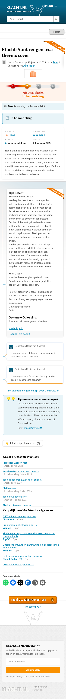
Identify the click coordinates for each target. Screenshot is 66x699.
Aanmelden (33, 669)
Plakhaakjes (9, 488)
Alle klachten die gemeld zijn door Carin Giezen (33, 390)
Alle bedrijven (40, 686)
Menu (51, 6)
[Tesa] (33, 73)
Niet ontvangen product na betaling (22, 556)
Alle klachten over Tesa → (17, 505)
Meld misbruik (16, 328)
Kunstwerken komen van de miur (21, 471)
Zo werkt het (33, 607)
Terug (56, 31)
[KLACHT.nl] (26, 9)
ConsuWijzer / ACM (32, 428)
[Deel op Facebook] (13, 583)
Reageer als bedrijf (19, 333)
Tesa (55, 62)
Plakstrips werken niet (15, 462)
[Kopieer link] (35, 583)
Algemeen (29, 65)
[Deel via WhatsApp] (6, 583)
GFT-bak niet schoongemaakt (19, 516)
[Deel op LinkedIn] (28, 583)
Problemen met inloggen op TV (20, 524)
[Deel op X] (20, 583)
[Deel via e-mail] (43, 583)
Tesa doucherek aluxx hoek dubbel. (22, 479)
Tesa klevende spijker (15, 496)
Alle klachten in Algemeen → (18, 564)
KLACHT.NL (15, 689)
